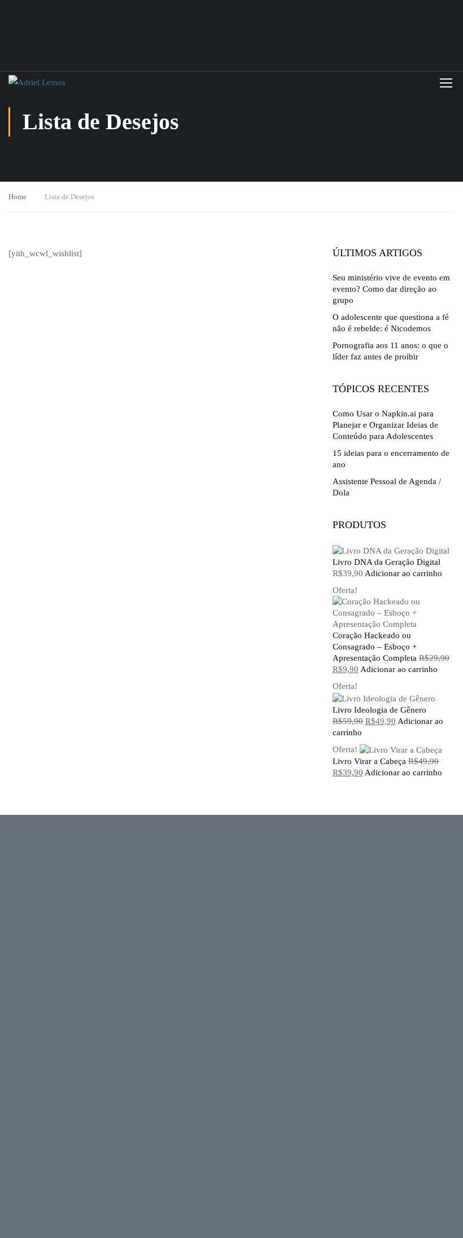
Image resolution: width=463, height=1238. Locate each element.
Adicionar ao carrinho (403, 573)
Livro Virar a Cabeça (369, 761)
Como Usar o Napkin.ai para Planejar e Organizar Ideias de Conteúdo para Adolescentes (385, 425)
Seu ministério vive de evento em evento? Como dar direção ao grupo (391, 289)
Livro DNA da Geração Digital (386, 562)
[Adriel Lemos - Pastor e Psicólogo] (79, 82)
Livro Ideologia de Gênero (379, 709)
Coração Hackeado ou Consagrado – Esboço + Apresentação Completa (375, 646)
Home (17, 196)
